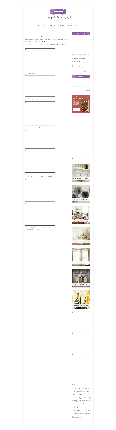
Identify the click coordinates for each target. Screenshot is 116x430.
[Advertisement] (81, 134)
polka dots (29, 229)
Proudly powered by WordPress (30, 424)
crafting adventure (35, 39)
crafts (43, 227)
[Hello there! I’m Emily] (81, 43)
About (44, 25)
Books (70, 25)
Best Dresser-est (34, 36)
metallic (60, 227)
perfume (66, 227)
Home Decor (61, 25)
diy (45, 227)
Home (37, 25)
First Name (74, 85)
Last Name (84, 85)
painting (63, 227)
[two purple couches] (58, 14)
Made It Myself (35, 227)
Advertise (77, 25)
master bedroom (56, 227)
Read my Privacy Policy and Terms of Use (84, 424)
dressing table (48, 227)
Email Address (76, 81)
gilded (52, 227)
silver (32, 229)
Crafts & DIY (51, 25)
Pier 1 (26, 229)
